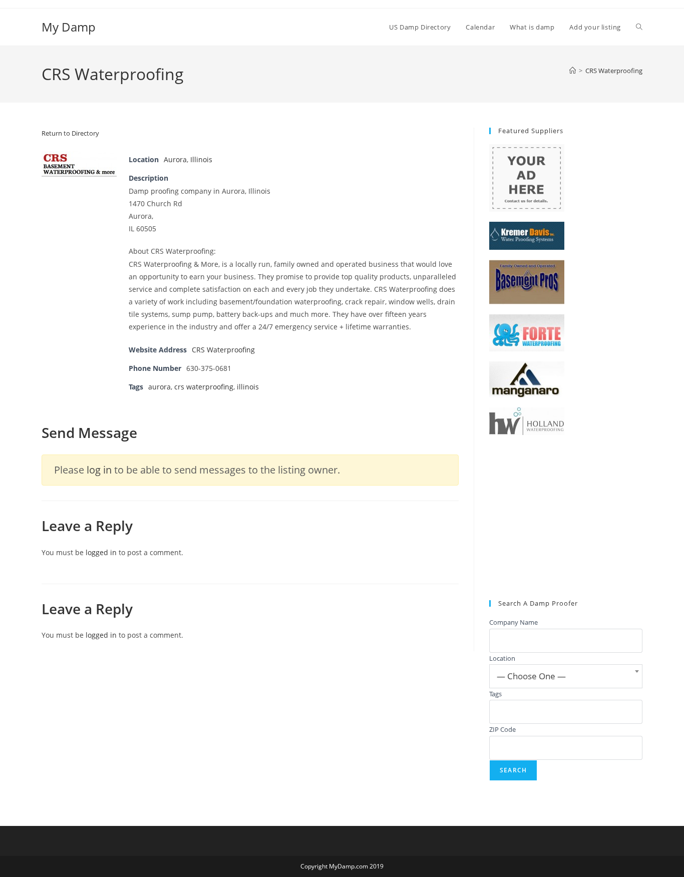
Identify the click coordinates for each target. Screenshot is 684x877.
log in (99, 470)
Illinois (201, 159)
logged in (101, 552)
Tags (495, 693)
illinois (248, 386)
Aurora (175, 159)
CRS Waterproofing (613, 70)
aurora (159, 386)
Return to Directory (70, 133)
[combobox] (565, 676)
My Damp (69, 27)
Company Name (513, 622)
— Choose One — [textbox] (531, 676)
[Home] (572, 70)
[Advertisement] (565, 517)
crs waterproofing (203, 386)
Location (502, 658)
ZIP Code (502, 729)
